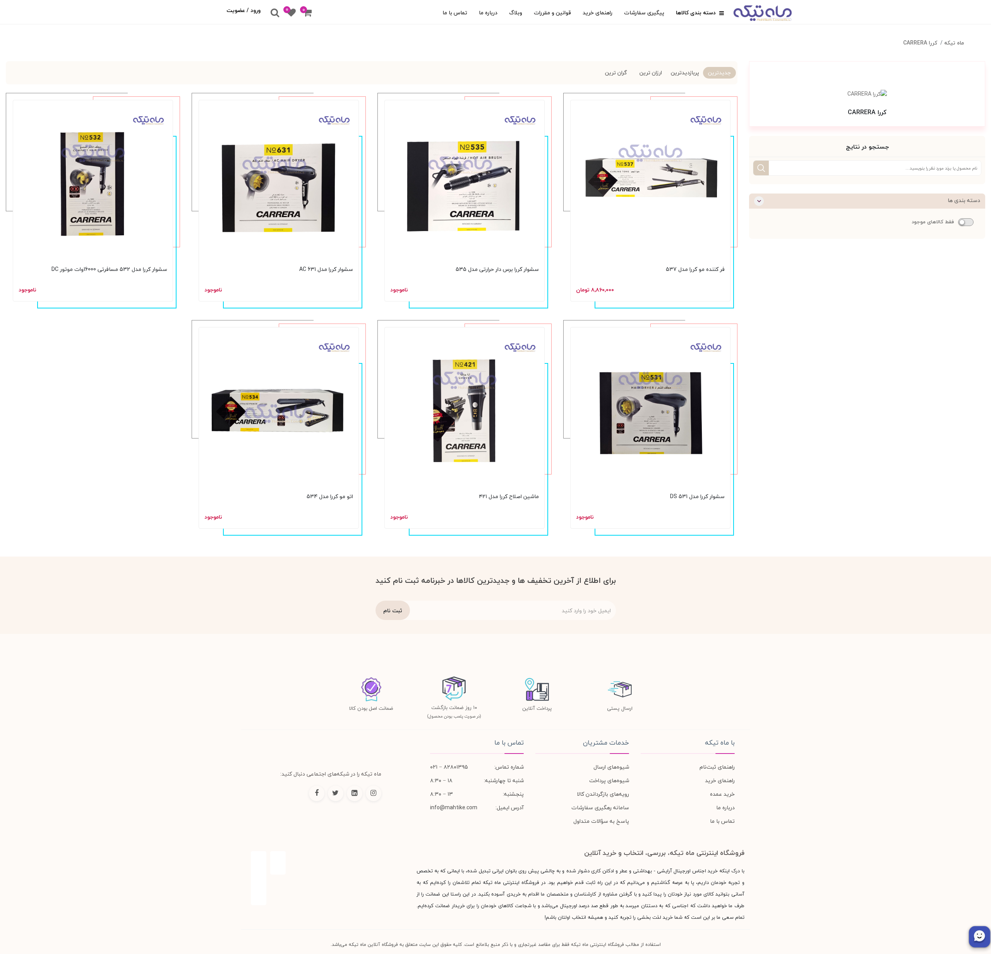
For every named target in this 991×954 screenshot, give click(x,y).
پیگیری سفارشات (644, 12)
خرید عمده (722, 794)
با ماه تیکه (719, 743)
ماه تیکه (954, 43)
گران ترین (616, 72)
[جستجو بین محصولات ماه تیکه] (275, 13)
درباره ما (488, 12)
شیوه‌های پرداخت (609, 780)
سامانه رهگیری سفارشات (600, 807)
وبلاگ (515, 12)
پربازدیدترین (685, 72)
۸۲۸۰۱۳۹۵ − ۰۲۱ (449, 767)
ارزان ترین (651, 72)
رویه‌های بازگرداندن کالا (603, 794)
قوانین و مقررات (552, 12)
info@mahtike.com (453, 807)
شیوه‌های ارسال (611, 767)
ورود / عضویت (243, 10)
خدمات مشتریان (606, 743)
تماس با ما (454, 12)
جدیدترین (719, 72)
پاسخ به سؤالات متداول (601, 821)
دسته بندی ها (964, 200)
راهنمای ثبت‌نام (717, 767)
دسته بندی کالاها (696, 12)
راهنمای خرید (597, 12)
